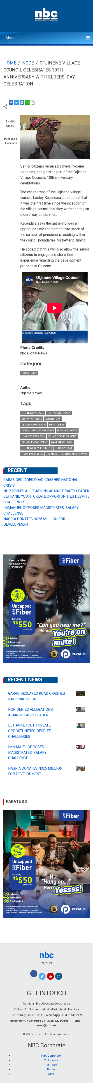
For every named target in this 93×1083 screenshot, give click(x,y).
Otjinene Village (33, 413)
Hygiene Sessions (33, 436)
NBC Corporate (51, 1055)
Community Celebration (38, 430)
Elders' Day (52, 418)
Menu (10, 38)
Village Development (62, 436)
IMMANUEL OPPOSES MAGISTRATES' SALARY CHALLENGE (27, 752)
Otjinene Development (37, 448)
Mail (51, 1074)
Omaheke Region (32, 454)
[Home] (46, 14)
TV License (51, 1060)
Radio (51, 1069)
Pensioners (57, 424)
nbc (46, 955)
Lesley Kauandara (34, 424)
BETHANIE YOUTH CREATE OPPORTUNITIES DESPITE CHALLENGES (29, 731)
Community (29, 373)
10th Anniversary (59, 413)
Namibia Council (62, 442)
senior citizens (32, 418)
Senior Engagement (35, 442)
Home (9, 63)
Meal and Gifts (67, 430)
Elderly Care (64, 448)
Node (28, 63)
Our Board (51, 1065)
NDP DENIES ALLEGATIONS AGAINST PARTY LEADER (46, 491)
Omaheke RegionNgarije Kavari (67, 454)
